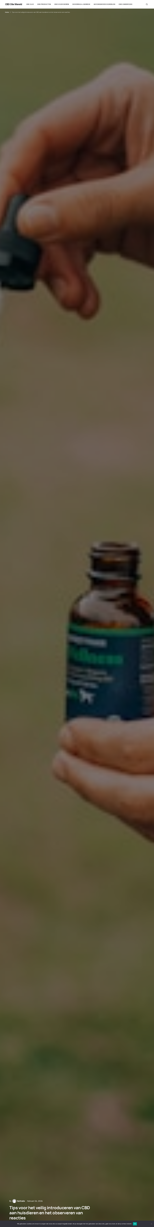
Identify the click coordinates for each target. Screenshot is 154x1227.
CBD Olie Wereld (13, 4)
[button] (147, 4)
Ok (135, 1224)
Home (7, 12)
